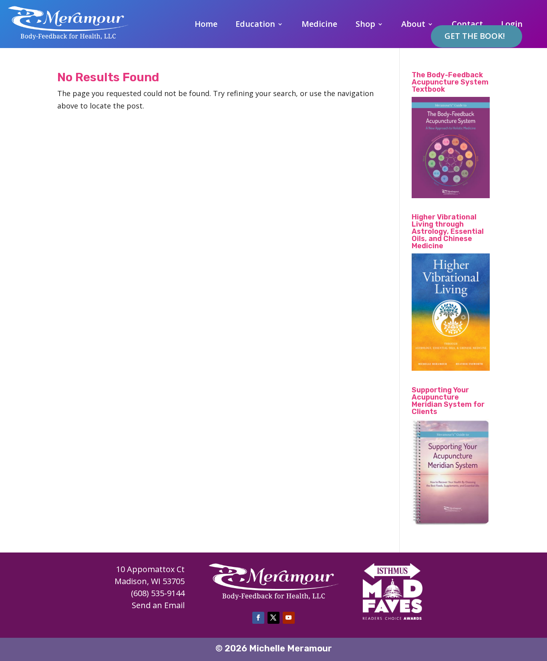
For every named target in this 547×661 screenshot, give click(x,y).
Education (255, 25)
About (413, 25)
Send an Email (158, 605)
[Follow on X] (273, 618)
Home (206, 25)
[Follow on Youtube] (289, 618)
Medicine (319, 25)
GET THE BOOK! (474, 35)
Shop (365, 25)
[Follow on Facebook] (258, 618)
